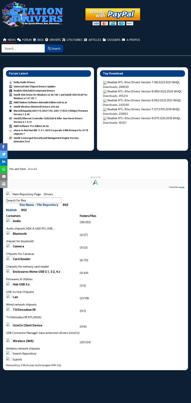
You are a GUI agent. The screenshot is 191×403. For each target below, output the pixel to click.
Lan (15, 297)
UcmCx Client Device (27, 325)
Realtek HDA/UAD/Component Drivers (34, 90)
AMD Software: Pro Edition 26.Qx (31, 126)
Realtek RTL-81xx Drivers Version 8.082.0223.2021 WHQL (144, 100)
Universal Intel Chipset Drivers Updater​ (35, 86)
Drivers (48, 194)
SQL (59, 365)
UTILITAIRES (74, 39)
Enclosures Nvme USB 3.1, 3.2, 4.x (36, 272)
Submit (17, 359)
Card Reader (22, 259)
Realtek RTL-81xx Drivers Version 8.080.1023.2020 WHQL (144, 91)
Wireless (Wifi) (23, 341)
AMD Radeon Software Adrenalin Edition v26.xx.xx (40, 102)
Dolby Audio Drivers (24, 82)
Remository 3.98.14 (17, 365)
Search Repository (24, 353)
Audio (17, 221)
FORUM (27, 39)
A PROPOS (133, 39)
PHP (53, 365)
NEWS (12, 39)
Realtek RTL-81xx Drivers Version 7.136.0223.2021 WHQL (143, 82)
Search (55, 48)
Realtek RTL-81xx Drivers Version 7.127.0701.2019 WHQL (143, 109)
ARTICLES (94, 39)
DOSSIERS (114, 39)
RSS (65, 205)
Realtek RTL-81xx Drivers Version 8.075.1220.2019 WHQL (144, 118)
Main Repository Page (26, 194)
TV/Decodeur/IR (24, 310)
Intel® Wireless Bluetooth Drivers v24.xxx (36, 106)
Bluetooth (20, 234)
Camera (18, 246)
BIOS (40, 39)
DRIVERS (55, 39)
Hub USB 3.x (21, 284)
